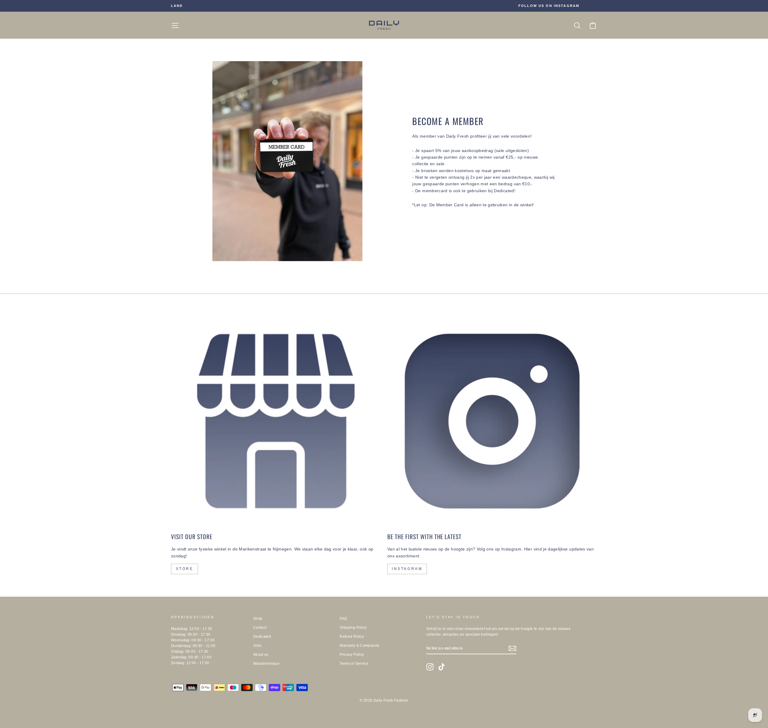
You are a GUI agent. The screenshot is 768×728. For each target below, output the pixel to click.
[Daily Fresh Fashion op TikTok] (441, 666)
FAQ (343, 618)
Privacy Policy (352, 654)
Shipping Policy (353, 627)
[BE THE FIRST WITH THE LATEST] (492, 421)
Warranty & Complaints (359, 645)
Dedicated (262, 636)
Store (185, 569)
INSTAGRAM (407, 569)
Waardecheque (266, 663)
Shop (257, 618)
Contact (259, 627)
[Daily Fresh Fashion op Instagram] (430, 666)
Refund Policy (352, 636)
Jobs (257, 645)
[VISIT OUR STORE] (276, 421)
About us (260, 654)
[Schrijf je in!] (512, 648)
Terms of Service (354, 663)
